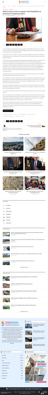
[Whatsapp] (41, 393)
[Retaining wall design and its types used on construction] (6, 278)
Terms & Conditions (23, 393)
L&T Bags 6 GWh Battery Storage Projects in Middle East (22, 260)
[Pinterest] (44, 392)
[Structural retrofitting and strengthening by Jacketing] (6, 292)
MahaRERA (17, 116)
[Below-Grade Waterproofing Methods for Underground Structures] (28, 339)
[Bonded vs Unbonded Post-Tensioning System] (6, 285)
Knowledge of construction (9, 116)
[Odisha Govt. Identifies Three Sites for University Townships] (13, 183)
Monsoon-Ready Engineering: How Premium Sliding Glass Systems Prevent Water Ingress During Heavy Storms (27, 233)
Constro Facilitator (11, 15)
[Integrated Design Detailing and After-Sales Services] (6, 248)
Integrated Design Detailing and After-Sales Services (22, 246)
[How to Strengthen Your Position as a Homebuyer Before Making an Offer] (6, 255)
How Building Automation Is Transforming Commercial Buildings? (39, 325)
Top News (12, 355)
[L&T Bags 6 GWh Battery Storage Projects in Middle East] (13, 144)
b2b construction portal (8, 114)
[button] (26, 368)
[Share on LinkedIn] (19, 45)
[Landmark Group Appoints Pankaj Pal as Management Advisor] (35, 163)
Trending (12, 378)
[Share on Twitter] (13, 45)
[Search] (44, 1)
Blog (12, 360)
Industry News (12, 373)
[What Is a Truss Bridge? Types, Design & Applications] (6, 307)
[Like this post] (7, 45)
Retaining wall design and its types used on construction (24, 276)
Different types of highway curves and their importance (24, 298)
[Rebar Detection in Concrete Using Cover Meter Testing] (28, 332)
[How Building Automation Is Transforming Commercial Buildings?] (28, 326)
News (8, 6)
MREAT (22, 116)
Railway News (12, 375)
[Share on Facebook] (10, 45)
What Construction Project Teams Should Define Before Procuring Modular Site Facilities (27, 240)
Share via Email (9, 110)
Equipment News (12, 365)
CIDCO (16, 114)
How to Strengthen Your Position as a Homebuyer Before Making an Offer (26, 253)
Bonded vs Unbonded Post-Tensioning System (21, 283)
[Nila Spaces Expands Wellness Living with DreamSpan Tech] (13, 163)
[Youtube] (43, 393)
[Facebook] (39, 392)
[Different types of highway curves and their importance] (6, 299)
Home (4, 6)
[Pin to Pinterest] (16, 45)
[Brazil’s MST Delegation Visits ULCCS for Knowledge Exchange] (35, 183)
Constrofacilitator (22, 114)
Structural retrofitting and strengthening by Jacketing (24, 291)
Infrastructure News (12, 362)
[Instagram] (42, 392)
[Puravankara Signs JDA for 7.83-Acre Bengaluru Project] (35, 144)
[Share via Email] (21, 45)
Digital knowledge (31, 114)
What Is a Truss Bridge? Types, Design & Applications (23, 305)
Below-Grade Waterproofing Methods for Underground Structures (39, 338)
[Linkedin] (46, 392)
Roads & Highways (12, 368)
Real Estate (14, 6)
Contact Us (29, 393)
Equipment (12, 370)
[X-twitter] (41, 392)
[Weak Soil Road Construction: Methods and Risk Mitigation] (28, 346)
